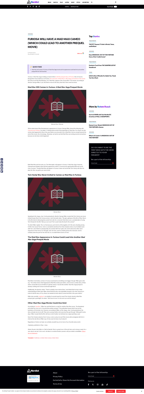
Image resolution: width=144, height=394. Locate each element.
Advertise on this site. (33, 380)
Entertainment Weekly (34, 130)
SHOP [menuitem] (72, 2)
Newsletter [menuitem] (74, 6)
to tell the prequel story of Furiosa (64, 77)
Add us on (79, 53)
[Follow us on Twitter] (93, 385)
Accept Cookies (121, 391)
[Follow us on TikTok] (107, 385)
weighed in (41, 296)
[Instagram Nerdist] (33, 7)
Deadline (37, 306)
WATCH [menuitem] (55, 2)
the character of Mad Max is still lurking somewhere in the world (67, 78)
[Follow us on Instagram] (98, 385)
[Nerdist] (33, 2)
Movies (30, 34)
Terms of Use (57, 384)
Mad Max (55, 338)
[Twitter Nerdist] (30, 7)
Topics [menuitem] (67, 6)
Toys (90, 72)
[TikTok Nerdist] (39, 7)
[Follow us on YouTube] (102, 385)
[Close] (141, 391)
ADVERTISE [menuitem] (85, 2)
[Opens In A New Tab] (33, 377)
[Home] (33, 372)
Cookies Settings (100, 391)
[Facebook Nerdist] (28, 7)
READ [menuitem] (49, 2)
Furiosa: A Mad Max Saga (43, 338)
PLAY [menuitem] (61, 2)
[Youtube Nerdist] (36, 7)
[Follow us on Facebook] (88, 385)
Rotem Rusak (32, 52)
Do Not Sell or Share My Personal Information (68, 380)
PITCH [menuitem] (78, 2)
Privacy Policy (57, 376)
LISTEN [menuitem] (67, 2)
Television (92, 40)
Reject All (110, 391)
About (55, 373)
